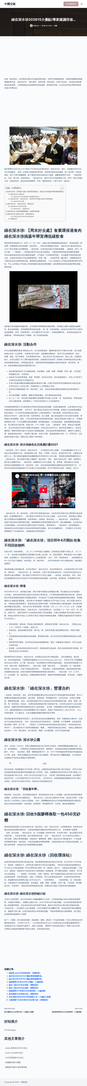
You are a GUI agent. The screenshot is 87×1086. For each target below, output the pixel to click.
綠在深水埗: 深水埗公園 (18, 206)
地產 (55, 25)
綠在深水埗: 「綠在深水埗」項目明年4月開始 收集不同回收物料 (32, 199)
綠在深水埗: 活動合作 (17, 194)
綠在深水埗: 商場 (19, 201)
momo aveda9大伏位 (14, 1053)
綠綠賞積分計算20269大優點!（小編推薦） (26, 982)
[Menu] (82, 4)
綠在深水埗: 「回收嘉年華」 (22, 209)
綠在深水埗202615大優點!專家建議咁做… (26, 976)
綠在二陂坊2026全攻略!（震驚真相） (24, 985)
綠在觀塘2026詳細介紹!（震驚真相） (24, 994)
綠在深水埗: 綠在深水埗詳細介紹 (24, 216)
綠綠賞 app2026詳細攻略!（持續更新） (25, 973)
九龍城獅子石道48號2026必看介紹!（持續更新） (29, 1000)
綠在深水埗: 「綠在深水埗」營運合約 (20, 204)
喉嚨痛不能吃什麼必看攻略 (16, 1067)
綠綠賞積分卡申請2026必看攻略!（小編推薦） (28, 991)
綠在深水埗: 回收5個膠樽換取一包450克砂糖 (23, 211)
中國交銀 (10, 4)
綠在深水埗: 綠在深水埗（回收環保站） (21, 214)
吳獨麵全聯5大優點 (13, 1062)
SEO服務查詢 (71, 4)
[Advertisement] (43, 59)
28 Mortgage (10, 1030)
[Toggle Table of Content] (60, 188)
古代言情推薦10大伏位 (14, 1057)
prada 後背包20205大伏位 (16, 1048)
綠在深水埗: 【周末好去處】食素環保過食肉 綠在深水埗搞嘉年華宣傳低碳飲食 (35, 191)
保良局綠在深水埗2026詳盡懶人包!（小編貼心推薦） (30, 997)
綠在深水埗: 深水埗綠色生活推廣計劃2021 (26, 196)
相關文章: (14, 219)
